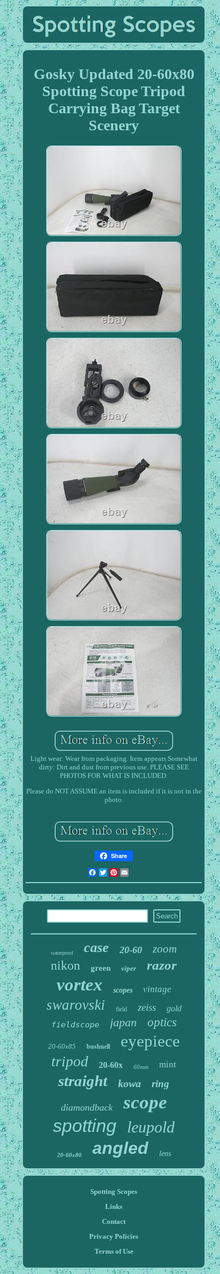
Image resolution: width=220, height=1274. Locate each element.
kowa (129, 1083)
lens (165, 1154)
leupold (151, 1127)
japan (123, 1022)
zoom (165, 948)
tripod (69, 1061)
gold (174, 1008)
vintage (157, 989)
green (101, 968)
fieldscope (75, 1024)
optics (162, 1022)
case (96, 947)
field (121, 1009)
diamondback (87, 1107)
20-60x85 (62, 1046)
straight (82, 1080)
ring (160, 1083)
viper (128, 968)
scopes (122, 990)
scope (145, 1102)
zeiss (147, 1007)
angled (120, 1148)
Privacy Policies (113, 1236)
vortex (80, 984)
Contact (113, 1221)
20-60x (111, 1064)
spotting (84, 1125)
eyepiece (150, 1041)
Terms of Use (114, 1251)
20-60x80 (69, 1155)
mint (167, 1064)
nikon (65, 965)
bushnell (98, 1046)
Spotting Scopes (113, 1192)
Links (113, 1206)
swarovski (75, 1005)
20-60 (131, 950)
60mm (140, 1067)
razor (162, 965)
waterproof (62, 953)
